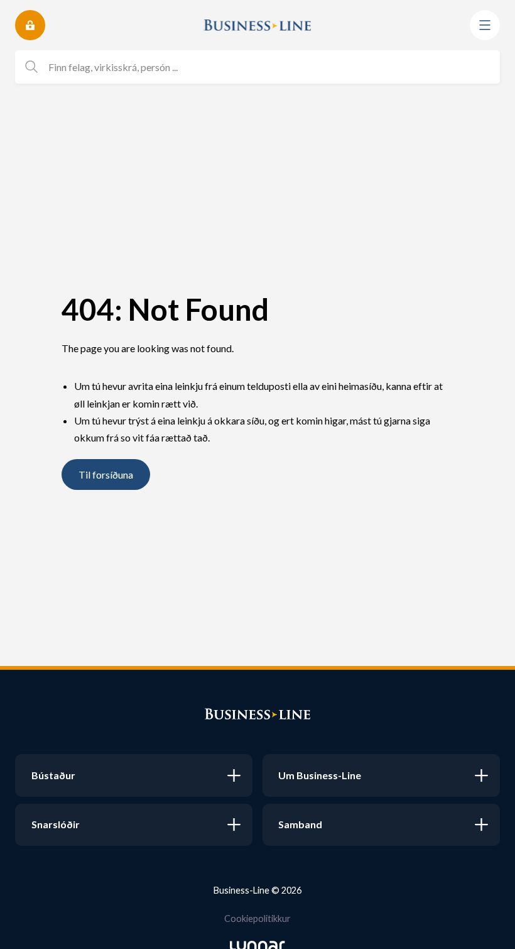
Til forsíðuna (106, 474)
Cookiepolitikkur (257, 918)
